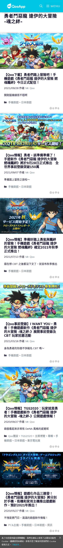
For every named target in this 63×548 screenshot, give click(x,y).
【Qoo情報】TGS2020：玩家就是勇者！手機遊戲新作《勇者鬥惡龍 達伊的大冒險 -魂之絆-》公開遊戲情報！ (31, 412)
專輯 (50, 436)
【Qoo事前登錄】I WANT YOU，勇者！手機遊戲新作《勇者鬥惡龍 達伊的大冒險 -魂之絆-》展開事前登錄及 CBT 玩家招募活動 (30, 330)
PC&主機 (13, 525)
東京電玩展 (33, 440)
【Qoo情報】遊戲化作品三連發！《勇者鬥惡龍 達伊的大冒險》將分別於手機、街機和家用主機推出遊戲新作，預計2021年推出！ (30, 499)
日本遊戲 (26, 102)
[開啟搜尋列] (41, 6)
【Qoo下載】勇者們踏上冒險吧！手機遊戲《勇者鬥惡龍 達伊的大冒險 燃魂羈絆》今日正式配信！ (31, 79)
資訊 (49, 525)
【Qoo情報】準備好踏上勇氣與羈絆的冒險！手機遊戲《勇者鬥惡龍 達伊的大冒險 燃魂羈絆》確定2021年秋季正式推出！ (31, 245)
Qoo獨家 (13, 436)
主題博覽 (40, 436)
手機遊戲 (13, 102)
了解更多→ (16, 544)
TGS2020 (26, 436)
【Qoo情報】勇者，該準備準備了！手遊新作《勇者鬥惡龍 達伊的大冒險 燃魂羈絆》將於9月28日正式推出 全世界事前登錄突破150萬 (31, 161)
